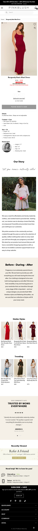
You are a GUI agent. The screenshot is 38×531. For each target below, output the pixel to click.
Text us (9, 480)
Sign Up (19, 496)
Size (19, 91)
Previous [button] (2, 48)
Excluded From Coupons (19, 83)
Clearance (19, 82)
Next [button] (35, 48)
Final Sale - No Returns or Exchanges (19, 85)
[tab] (17, 435)
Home (2, 19)
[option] (19, 49)
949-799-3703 (16, 480)
